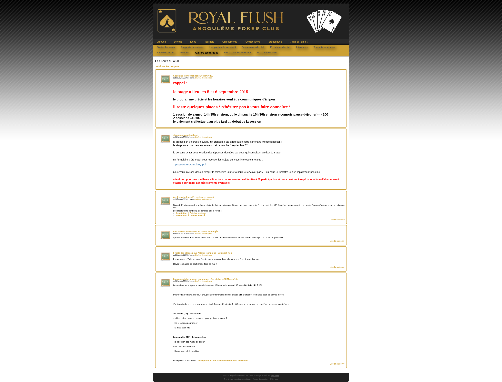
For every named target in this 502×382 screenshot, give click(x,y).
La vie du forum (165, 52)
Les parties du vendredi (222, 47)
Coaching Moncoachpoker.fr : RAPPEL (193, 76)
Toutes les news (166, 47)
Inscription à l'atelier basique (191, 213)
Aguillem (275, 376)
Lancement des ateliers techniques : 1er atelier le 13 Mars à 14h (205, 279)
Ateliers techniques (206, 52)
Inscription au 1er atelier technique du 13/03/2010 (223, 360)
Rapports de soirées (192, 47)
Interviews (302, 47)
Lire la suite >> (337, 219)
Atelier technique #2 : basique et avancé (193, 197)
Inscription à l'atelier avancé (190, 215)
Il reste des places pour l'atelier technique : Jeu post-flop (202, 253)
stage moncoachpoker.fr (185, 135)
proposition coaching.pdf (190, 164)
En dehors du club (280, 47)
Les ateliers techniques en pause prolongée (195, 231)
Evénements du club (253, 47)
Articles (184, 52)
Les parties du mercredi (237, 52)
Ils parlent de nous (267, 52)
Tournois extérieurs (324, 47)
